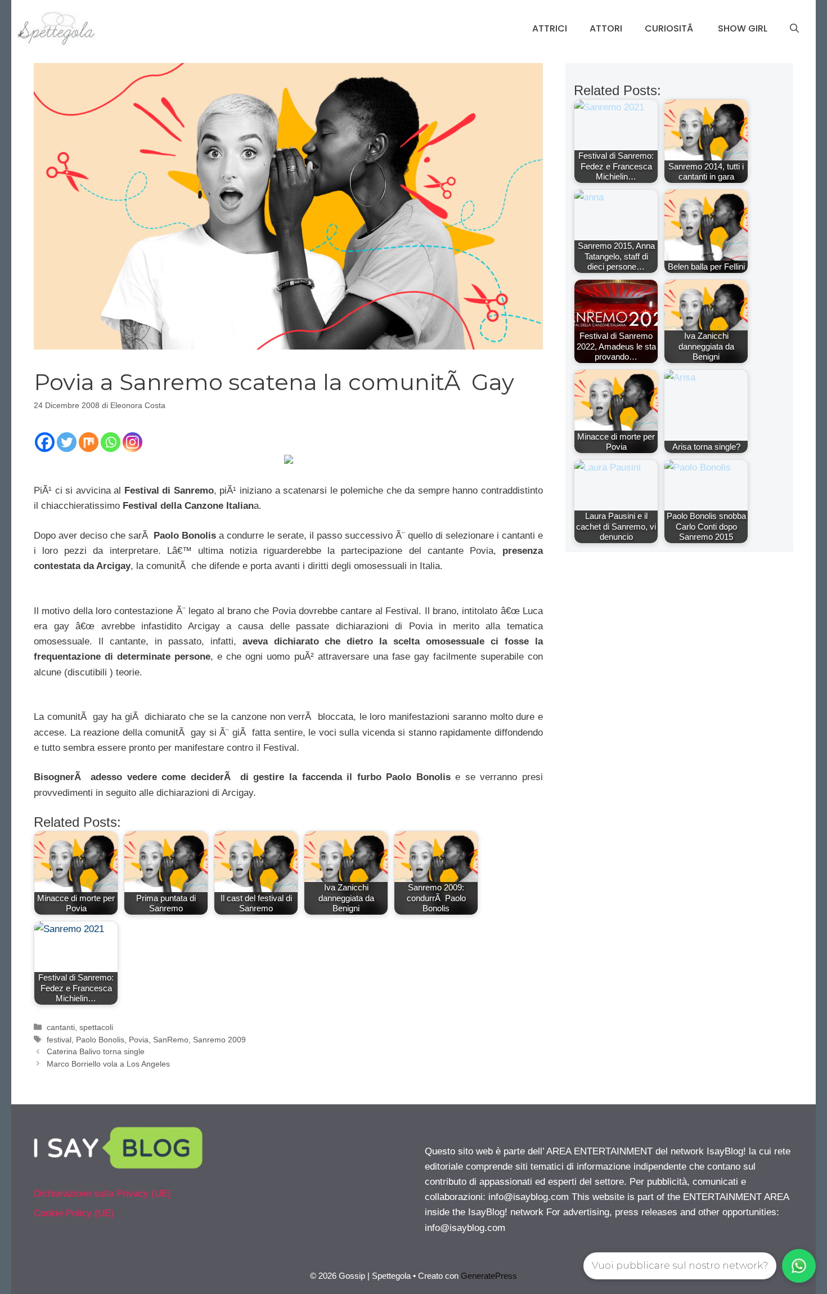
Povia (139, 1039)
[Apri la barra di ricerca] (794, 29)
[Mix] (88, 442)
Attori (606, 28)
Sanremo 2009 (219, 1039)
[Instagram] (132, 442)
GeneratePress (489, 1275)
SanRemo (170, 1039)
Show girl (742, 28)
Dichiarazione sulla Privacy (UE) (102, 1193)
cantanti (61, 1027)
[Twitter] (67, 442)
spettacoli (96, 1027)
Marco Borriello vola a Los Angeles (108, 1063)
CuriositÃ (670, 28)
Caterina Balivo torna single (96, 1051)
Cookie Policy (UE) (74, 1213)
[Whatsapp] (110, 442)
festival (59, 1039)
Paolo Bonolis (100, 1039)
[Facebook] (45, 442)
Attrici (549, 28)
